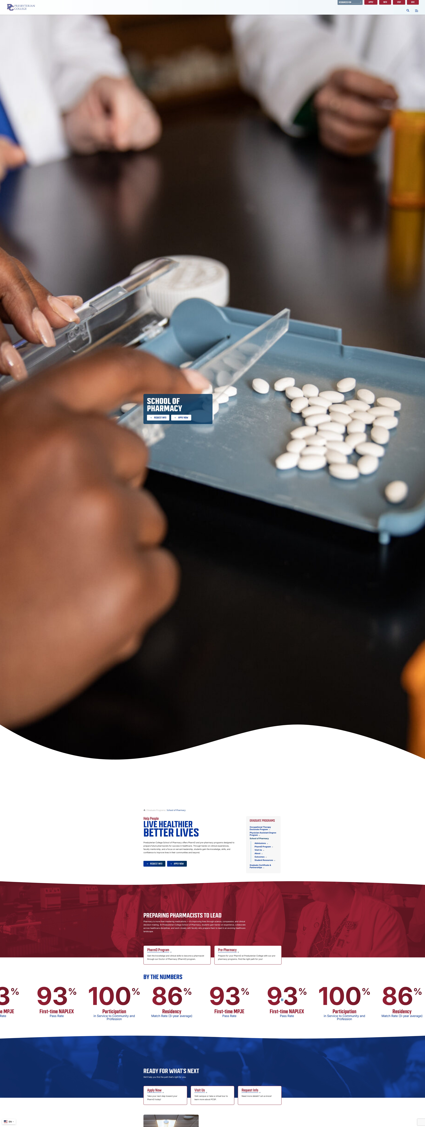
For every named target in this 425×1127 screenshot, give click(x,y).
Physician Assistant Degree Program (263, 834)
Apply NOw (179, 863)
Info (385, 2)
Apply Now (183, 417)
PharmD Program (263, 846)
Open (416, 10)
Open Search (408, 10)
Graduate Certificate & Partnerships (260, 866)
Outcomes (260, 857)
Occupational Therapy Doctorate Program (260, 828)
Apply (371, 2)
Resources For (345, 2)
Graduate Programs (156, 810)
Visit (399, 2)
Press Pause (282, 1000)
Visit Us (258, 850)
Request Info (160, 417)
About (257, 853)
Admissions (260, 843)
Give (413, 2)
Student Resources (264, 860)
